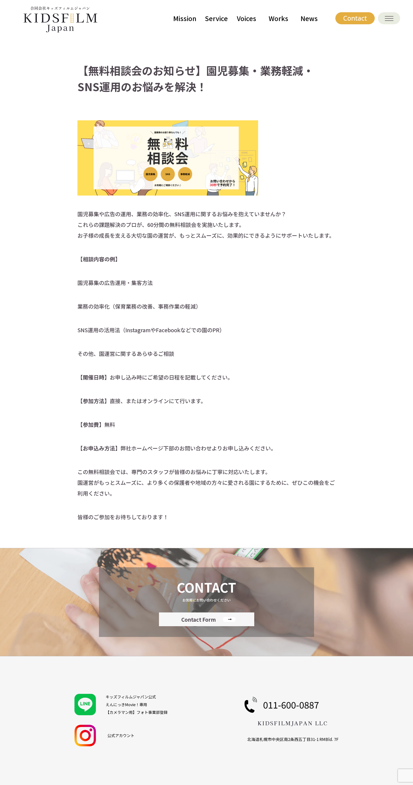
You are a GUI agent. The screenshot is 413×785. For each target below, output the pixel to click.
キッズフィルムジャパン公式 (131, 696)
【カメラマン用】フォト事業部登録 (137, 712)
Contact (355, 18)
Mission (184, 18)
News (309, 18)
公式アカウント (120, 735)
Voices (246, 18)
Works (278, 18)
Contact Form (198, 619)
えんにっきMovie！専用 (126, 704)
